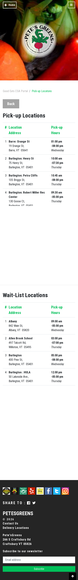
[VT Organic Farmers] (7, 490)
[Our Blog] (40, 490)
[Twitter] (57, 490)
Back (11, 104)
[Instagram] (65, 490)
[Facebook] (49, 490)
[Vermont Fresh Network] (24, 490)
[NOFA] (15, 490)
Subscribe (39, 568)
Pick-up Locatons (42, 91)
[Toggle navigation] (71, 5)
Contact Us (10, 523)
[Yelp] (32, 490)
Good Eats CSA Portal (15, 91)
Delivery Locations (16, 528)
